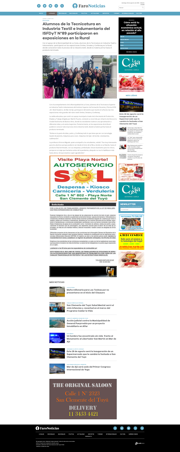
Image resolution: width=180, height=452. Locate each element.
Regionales (62, 13)
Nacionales (73, 13)
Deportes (106, 13)
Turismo (116, 13)
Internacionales (128, 13)
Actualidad (95, 13)
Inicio (41, 13)
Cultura (139, 13)
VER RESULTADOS (131, 51)
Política (84, 13)
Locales (52, 13)
